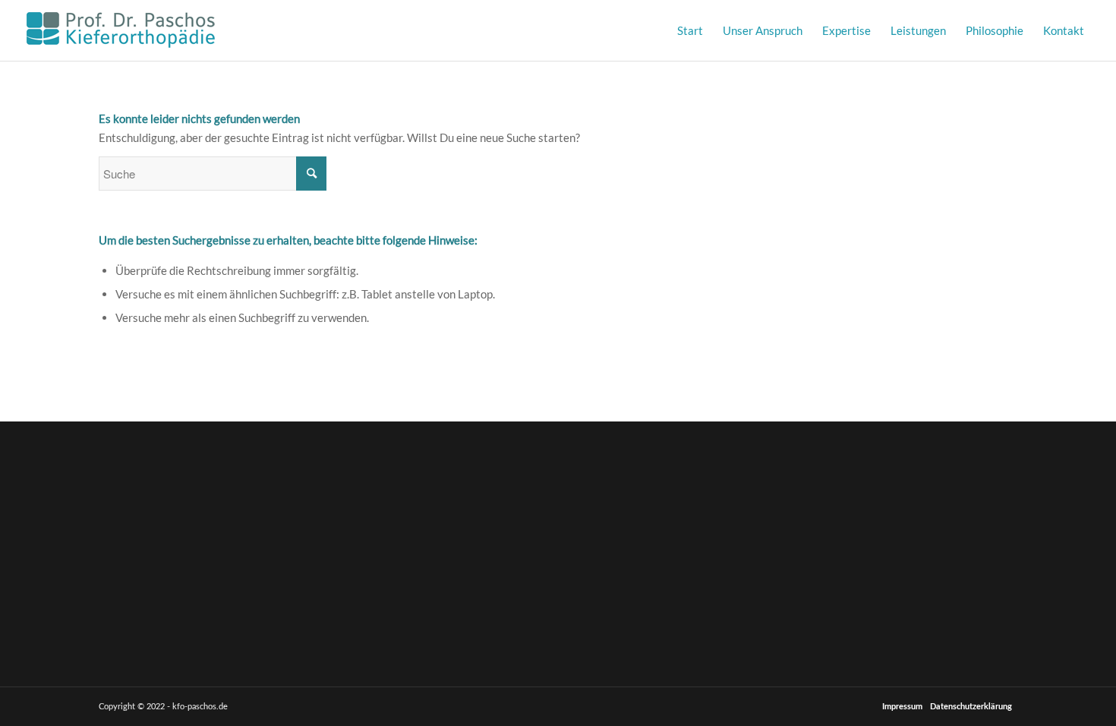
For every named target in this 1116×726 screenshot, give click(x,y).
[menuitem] (690, 30)
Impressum (902, 706)
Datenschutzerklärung (971, 706)
